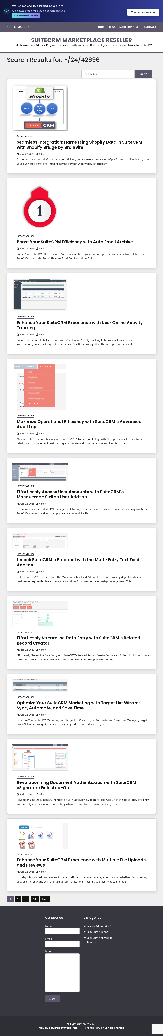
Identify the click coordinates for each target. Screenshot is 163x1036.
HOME (102, 27)
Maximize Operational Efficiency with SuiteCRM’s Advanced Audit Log (79, 424)
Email (48, 938)
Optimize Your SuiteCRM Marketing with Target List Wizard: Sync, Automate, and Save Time (78, 705)
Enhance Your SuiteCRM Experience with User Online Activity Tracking (80, 325)
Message (50, 951)
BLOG (112, 27)
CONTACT (150, 27)
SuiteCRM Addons (97, 932)
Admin (42, 153)
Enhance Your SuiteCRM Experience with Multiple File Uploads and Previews (81, 862)
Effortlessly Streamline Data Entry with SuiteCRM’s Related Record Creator (78, 640)
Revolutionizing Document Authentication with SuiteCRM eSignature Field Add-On (76, 785)
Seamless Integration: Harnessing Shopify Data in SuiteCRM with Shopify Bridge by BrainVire (79, 144)
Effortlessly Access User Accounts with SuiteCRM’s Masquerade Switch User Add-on (70, 494)
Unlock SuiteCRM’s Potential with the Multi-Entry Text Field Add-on (78, 562)
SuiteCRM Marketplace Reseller (81, 40)
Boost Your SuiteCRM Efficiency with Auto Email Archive (75, 242)
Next (45, 899)
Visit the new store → (143, 12)
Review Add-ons (25, 136)
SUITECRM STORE (130, 27)
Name (48, 926)
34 (34, 899)
